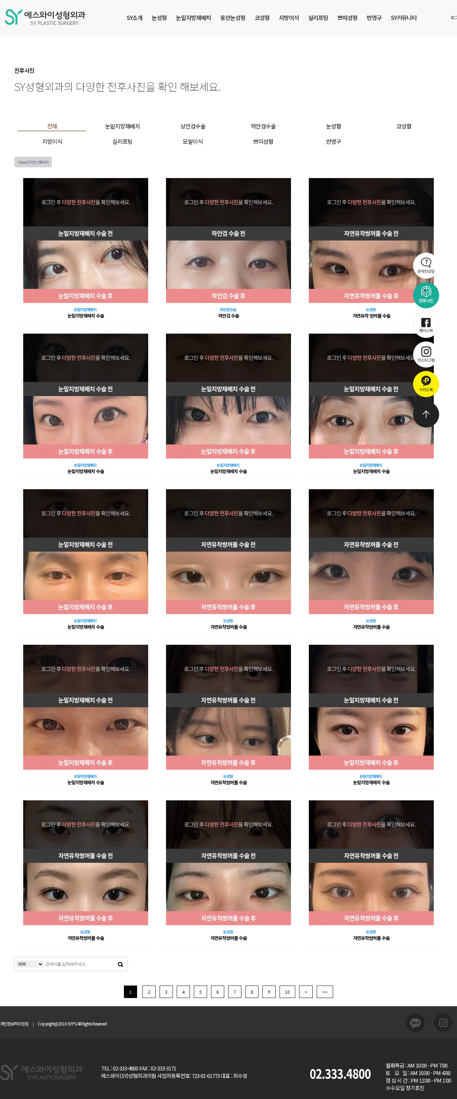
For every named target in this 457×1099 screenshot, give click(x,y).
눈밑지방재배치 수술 (85, 315)
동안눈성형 (232, 17)
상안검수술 (192, 126)
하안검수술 (263, 126)
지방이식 (289, 17)
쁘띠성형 (347, 17)
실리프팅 (318, 17)
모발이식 (193, 141)
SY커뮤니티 (404, 17)
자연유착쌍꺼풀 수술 (228, 626)
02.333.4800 (340, 1073)
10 (287, 992)
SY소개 (134, 17)
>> (325, 992)
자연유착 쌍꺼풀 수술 (371, 315)
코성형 (262, 17)
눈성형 (159, 17)
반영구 (374, 17)
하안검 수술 (228, 315)
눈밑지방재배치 (193, 17)
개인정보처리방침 (14, 1023)
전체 (52, 126)
